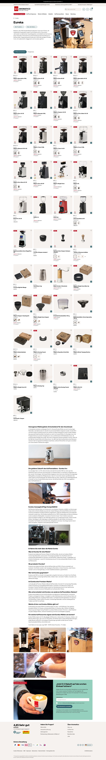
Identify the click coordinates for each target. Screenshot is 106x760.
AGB (24, 750)
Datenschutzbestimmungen (69, 703)
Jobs (68, 736)
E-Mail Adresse (59, 697)
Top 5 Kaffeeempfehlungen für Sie (42, 4)
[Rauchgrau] (15, 320)
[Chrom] (78, 82)
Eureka (16, 18)
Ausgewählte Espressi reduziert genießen (52, 1)
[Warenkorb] (91, 9)
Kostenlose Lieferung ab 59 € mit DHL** (63, 4)
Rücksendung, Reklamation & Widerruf (49, 734)
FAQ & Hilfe (43, 727)
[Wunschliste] (87, 9)
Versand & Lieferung (45, 729)
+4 (85, 256)
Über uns (69, 727)
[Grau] (78, 117)
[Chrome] (38, 82)
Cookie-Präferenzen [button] (17, 750)
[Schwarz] (55, 82)
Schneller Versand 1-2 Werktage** (85, 4)
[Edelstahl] (18, 356)
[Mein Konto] (83, 9)
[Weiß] (82, 82)
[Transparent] (18, 320)
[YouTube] (78, 745)
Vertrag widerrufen (50, 750)
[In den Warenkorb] (31, 73)
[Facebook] (83, 745)
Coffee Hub (70, 729)
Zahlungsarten (44, 731)
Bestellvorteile (71, 734)
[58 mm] (58, 256)
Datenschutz (34, 750)
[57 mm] (55, 256)
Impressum (28, 750)
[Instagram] (80, 745)
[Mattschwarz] (35, 82)
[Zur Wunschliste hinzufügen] (31, 57)
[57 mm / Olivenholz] (78, 256)
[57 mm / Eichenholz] (75, 256)
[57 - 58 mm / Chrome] (38, 356)
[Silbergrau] (58, 116)
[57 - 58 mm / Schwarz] (35, 356)
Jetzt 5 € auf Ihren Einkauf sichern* (21, 4)
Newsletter (70, 731)
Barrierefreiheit (41, 750)
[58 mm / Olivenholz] (82, 256)
